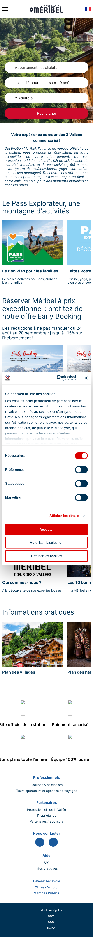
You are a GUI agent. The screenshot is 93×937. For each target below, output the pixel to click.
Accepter (47, 529)
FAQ (47, 862)
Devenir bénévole (46, 881)
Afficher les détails (64, 516)
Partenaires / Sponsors (46, 821)
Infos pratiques (46, 868)
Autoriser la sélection (46, 543)
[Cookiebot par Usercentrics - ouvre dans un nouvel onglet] (57, 378)
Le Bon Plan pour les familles (30, 271)
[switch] (81, 469)
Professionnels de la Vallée (46, 809)
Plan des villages (18, 672)
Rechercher (46, 113)
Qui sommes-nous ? (21, 582)
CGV (51, 916)
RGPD (51, 927)
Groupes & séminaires (47, 785)
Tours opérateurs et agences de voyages (46, 791)
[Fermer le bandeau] (86, 377)
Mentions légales (51, 910)
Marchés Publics (46, 893)
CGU (51, 921)
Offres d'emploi (46, 887)
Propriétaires (46, 815)
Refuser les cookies (46, 556)
